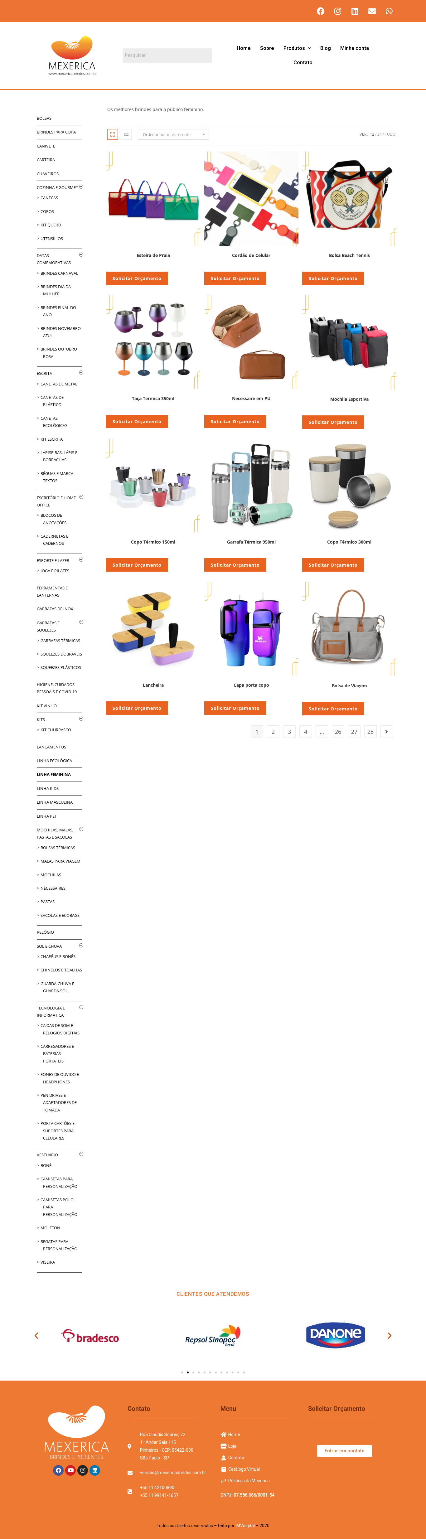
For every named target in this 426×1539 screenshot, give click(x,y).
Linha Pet (47, 816)
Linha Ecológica (54, 760)
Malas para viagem (60, 861)
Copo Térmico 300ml (349, 542)
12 (372, 134)
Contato (302, 62)
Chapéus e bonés (58, 956)
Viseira (48, 1262)
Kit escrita (52, 439)
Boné (46, 1165)
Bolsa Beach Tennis (349, 255)
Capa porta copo (251, 685)
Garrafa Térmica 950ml (251, 542)
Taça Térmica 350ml (153, 398)
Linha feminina (54, 774)
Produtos (294, 48)
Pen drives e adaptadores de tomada (59, 1102)
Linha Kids (48, 788)
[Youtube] (70, 1470)
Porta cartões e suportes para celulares (58, 1130)
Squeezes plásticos (61, 667)
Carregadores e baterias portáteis (57, 1053)
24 (379, 134)
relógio (45, 932)
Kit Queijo (51, 225)
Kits (41, 719)
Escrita (44, 373)
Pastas (48, 901)
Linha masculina (55, 802)
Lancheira (153, 685)
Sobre (267, 48)
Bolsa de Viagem (349, 686)
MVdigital (245, 1525)
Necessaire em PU (251, 398)
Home (244, 48)
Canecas (49, 198)
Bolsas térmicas (58, 847)
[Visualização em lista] (126, 134)
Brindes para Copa (56, 132)
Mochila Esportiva (349, 399)
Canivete (46, 146)
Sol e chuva (49, 946)
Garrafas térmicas (60, 640)
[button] (297, 48)
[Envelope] (372, 11)
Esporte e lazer (53, 560)
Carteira (46, 159)
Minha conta (354, 48)
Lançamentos (51, 747)
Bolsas (44, 118)
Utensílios (52, 238)
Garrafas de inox (55, 609)
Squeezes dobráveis (61, 654)
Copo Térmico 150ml (153, 542)
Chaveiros (48, 174)
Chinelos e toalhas (61, 970)
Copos (47, 211)
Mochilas (51, 875)
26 (338, 731)
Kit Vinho (47, 706)
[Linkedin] (355, 11)
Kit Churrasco (56, 730)
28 (370, 731)
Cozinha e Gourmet (57, 187)
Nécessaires (53, 888)
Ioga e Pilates (55, 570)
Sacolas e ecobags (60, 915)
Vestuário (47, 1155)
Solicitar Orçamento (137, 278)
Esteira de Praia (153, 255)
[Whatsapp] (389, 11)
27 (354, 731)
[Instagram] (338, 11)
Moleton (50, 1228)
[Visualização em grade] (112, 134)
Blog (325, 48)
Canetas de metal (59, 384)
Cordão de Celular (251, 255)
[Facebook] (320, 11)
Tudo (390, 134)
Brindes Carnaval (59, 273)
